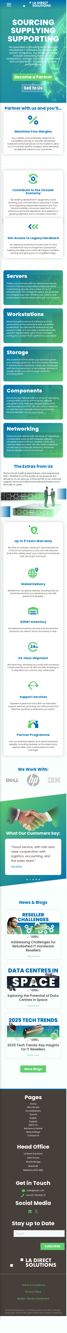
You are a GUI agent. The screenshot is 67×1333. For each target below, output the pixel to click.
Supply (33, 1117)
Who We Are (33, 1107)
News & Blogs (33, 1132)
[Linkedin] (30, 1211)
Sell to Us (33, 88)
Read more (33, 956)
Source (33, 1114)
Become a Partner (33, 77)
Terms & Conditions (33, 1285)
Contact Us (33, 1135)
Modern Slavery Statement (33, 1298)
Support (33, 1121)
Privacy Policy (33, 1292)
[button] (27, 879)
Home (33, 1103)
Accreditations (33, 1110)
